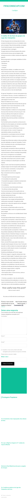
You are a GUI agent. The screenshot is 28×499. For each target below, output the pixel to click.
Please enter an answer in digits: (9, 354)
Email (3, 342)
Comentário (4, 316)
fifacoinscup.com (14, 6)
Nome (3, 336)
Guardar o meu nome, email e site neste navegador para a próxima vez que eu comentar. (14, 350)
